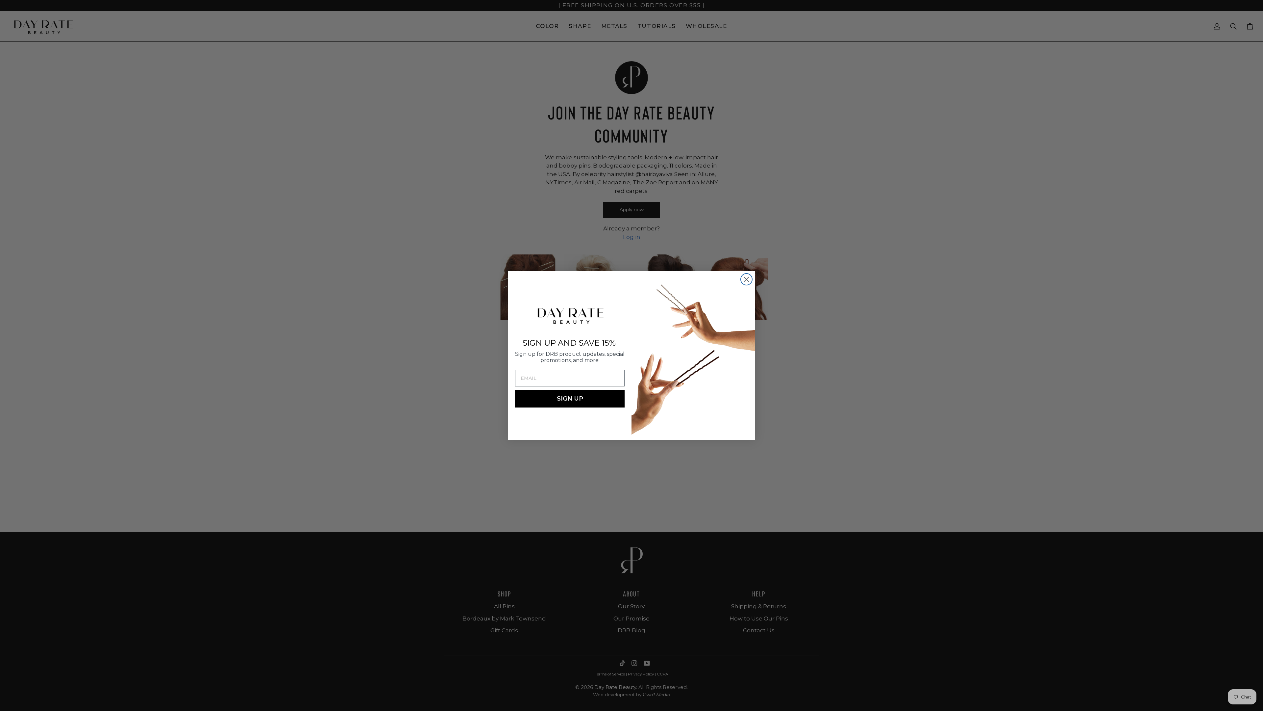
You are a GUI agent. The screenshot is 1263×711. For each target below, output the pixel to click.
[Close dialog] (746, 279)
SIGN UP (570, 398)
